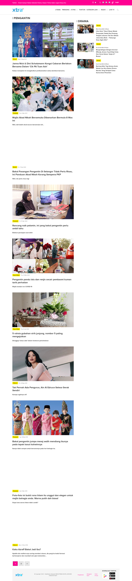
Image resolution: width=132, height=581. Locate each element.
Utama (58, 10)
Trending (65, 10)
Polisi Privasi (96, 574)
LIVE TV (111, 10)
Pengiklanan (81, 574)
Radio (103, 10)
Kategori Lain (92, 10)
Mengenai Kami (89, 574)
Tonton (82, 10)
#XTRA (73, 10)
